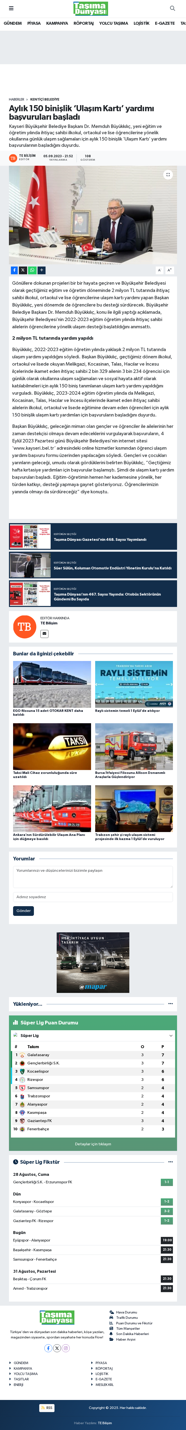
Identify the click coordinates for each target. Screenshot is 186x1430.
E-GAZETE (165, 23)
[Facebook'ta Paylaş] (14, 271)
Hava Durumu (126, 1312)
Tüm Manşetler (128, 1328)
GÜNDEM (13, 23)
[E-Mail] (44, 634)
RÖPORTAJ (84, 23)
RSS (49, 1408)
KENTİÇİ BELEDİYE (44, 99)
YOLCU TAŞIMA (113, 23)
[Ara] (172, 9)
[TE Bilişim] (24, 627)
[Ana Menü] (11, 9)
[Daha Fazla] (42, 271)
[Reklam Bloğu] (93, 962)
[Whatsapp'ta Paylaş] (32, 271)
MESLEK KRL (105, 1385)
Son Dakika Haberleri (132, 1334)
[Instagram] (66, 1348)
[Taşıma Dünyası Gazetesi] (91, 9)
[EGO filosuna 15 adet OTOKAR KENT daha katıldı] (52, 684)
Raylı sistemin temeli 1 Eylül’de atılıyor (127, 711)
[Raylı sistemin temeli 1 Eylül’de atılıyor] (134, 684)
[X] (57, 1348)
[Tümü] (170, 1004)
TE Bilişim (48, 623)
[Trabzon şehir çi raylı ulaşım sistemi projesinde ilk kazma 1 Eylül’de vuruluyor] (134, 809)
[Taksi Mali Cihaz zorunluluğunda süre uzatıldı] (52, 746)
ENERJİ (18, 1385)
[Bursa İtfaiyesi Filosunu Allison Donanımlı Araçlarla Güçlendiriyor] (134, 746)
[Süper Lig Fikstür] (170, 1162)
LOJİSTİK (141, 23)
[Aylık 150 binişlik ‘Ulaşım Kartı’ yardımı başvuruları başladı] (93, 215)
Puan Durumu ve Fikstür (134, 1323)
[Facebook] (48, 1348)
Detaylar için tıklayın (93, 1144)
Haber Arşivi (125, 1339)
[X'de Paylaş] (23, 271)
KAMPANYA (57, 23)
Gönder (23, 911)
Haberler (16, 99)
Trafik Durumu (127, 1318)
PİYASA (33, 23)
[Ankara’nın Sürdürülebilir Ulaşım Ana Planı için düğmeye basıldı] (52, 809)
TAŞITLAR (21, 1379)
